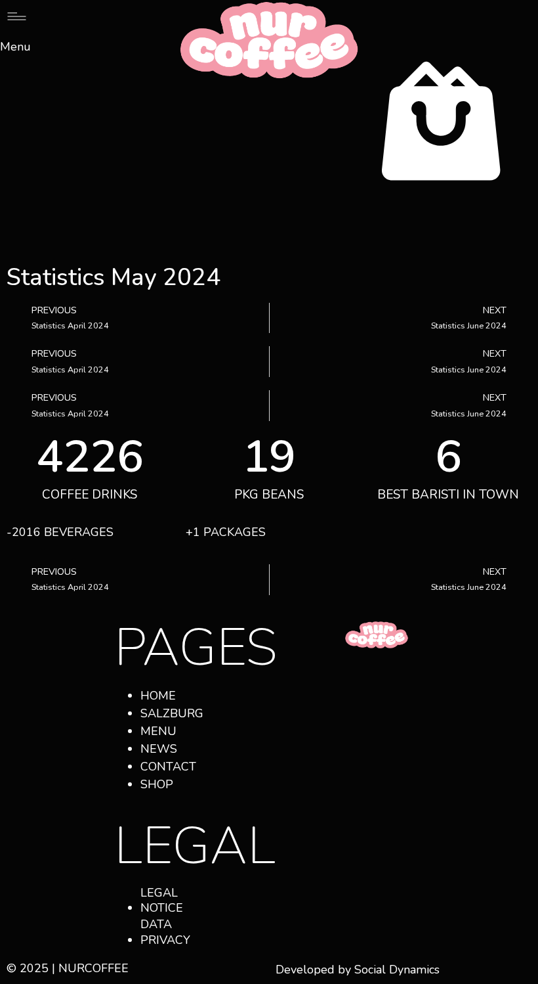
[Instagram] (381, 683)
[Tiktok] (345, 721)
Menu (15, 47)
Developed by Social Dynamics (358, 969)
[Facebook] (345, 683)
